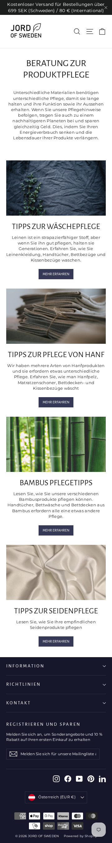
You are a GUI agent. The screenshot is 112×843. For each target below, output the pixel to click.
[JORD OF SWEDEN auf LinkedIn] (102, 778)
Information (25, 666)
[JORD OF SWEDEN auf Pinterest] (90, 778)
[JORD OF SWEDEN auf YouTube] (79, 778)
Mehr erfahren (56, 274)
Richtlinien (23, 684)
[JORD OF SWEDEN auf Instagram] (56, 778)
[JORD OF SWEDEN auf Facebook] (67, 778)
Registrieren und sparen (43, 724)
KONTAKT (18, 703)
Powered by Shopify (80, 836)
